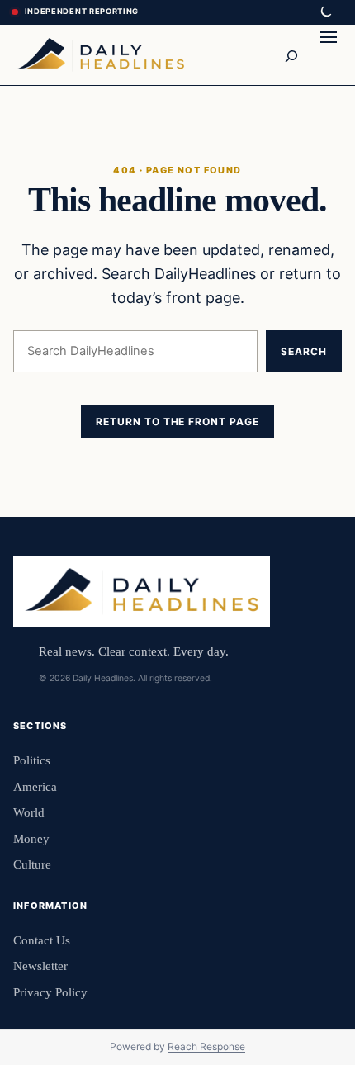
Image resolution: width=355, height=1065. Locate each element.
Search (304, 351)
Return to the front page (177, 421)
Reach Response (206, 1046)
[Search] (290, 54)
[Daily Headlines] (100, 54)
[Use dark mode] (325, 12)
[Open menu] (328, 54)
